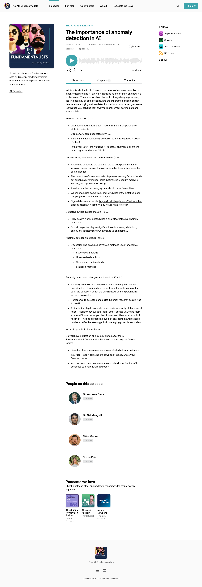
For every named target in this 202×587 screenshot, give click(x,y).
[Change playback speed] (81, 70)
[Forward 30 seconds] (74, 70)
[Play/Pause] (71, 60)
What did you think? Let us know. (83, 329)
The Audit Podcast (87, 511)
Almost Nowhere (102, 511)
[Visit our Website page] (104, 570)
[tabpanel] (104, 230)
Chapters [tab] (103, 80)
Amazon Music (172, 46)
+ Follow (190, 5)
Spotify (168, 40)
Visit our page (78, 363)
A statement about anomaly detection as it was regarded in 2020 (105, 138)
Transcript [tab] (129, 80)
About (103, 5)
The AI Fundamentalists (24, 5)
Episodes (54, 5)
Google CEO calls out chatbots (87, 133)
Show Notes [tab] (78, 80)
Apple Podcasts (172, 33)
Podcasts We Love (123, 5)
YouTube (75, 354)
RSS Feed (169, 53)
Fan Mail (69, 5)
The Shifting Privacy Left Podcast (72, 513)
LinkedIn (75, 350)
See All (163, 59)
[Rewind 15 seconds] (69, 70)
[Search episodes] (178, 6)
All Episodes (15, 91)
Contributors (87, 5)
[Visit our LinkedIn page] (97, 570)
